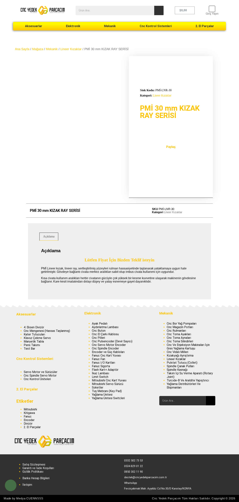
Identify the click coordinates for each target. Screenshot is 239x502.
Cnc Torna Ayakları (179, 334)
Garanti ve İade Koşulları (38, 468)
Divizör (28, 423)
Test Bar (29, 348)
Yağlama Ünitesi (102, 394)
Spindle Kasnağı (177, 369)
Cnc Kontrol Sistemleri (156, 26)
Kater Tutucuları (34, 334)
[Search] (159, 10)
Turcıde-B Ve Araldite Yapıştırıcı (188, 380)
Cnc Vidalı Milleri (177, 352)
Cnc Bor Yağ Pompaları (181, 323)
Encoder (29, 420)
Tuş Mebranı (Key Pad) (107, 391)
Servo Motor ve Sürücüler (40, 372)
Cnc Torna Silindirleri (180, 341)
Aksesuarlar (33, 26)
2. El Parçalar (204, 26)
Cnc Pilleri (98, 338)
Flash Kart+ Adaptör (105, 369)
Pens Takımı (32, 345)
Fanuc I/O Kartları (103, 362)
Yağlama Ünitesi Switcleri (108, 398)
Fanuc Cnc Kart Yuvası (106, 355)
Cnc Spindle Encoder (105, 348)
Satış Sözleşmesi (33, 464)
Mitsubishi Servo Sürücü (107, 384)
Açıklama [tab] (49, 236)
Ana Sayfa (22, 49)
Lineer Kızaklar (71, 49)
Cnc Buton (98, 330)
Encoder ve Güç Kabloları (108, 352)
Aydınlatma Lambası (105, 327)
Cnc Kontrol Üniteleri (37, 379)
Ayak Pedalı (99, 323)
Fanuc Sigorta (101, 366)
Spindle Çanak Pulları (180, 366)
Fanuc (28, 416)
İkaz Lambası (100, 373)
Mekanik (110, 26)
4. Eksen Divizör (34, 327)
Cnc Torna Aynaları (179, 338)
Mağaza (37, 49)
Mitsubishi (30, 409)
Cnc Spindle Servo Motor (40, 375)
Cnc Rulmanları (176, 330)
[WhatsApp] (10, 485)
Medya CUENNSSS (29, 498)
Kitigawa (29, 413)
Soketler (97, 387)
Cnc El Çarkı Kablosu (105, 334)
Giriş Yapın (212, 13)
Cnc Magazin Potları (180, 327)
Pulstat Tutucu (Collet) (182, 362)
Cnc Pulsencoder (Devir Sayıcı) (112, 341)
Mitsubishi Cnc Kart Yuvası (109, 380)
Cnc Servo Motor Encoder (109, 345)
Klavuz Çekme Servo (37, 338)
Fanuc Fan (98, 359)
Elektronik (73, 26)
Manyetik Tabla (34, 341)
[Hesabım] (212, 9)
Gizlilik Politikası (32, 471)
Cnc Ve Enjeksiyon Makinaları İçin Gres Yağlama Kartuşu (188, 346)
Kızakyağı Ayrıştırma (180, 355)
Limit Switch (100, 377)
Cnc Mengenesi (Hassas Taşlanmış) (47, 331)
